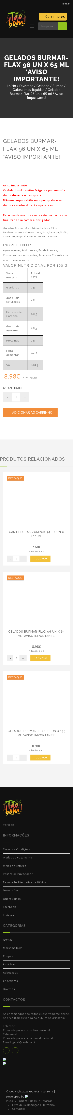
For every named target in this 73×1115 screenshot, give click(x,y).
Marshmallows (12, 948)
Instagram (9, 915)
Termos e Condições (16, 849)
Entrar (65, 3)
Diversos (9, 989)
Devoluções (11, 890)
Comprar (41, 558)
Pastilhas (9, 964)
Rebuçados (10, 972)
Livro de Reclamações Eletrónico (33, 1105)
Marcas (48, 1101)
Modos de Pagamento (17, 857)
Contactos (19, 1109)
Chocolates (10, 981)
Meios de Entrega (14, 866)
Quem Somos (12, 899)
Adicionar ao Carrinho (32, 412)
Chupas (8, 956)
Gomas (8, 939)
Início (11, 86)
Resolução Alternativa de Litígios (24, 882)
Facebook (9, 907)
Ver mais (9, 825)
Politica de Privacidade (18, 874)
